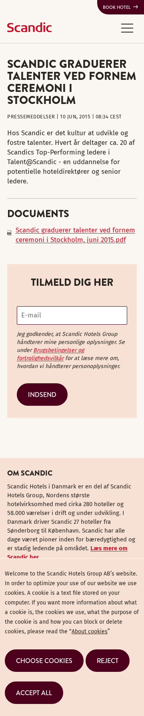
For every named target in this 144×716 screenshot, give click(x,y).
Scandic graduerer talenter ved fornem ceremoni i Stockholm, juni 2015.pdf (75, 235)
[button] (127, 27)
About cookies (90, 631)
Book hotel (117, 7)
